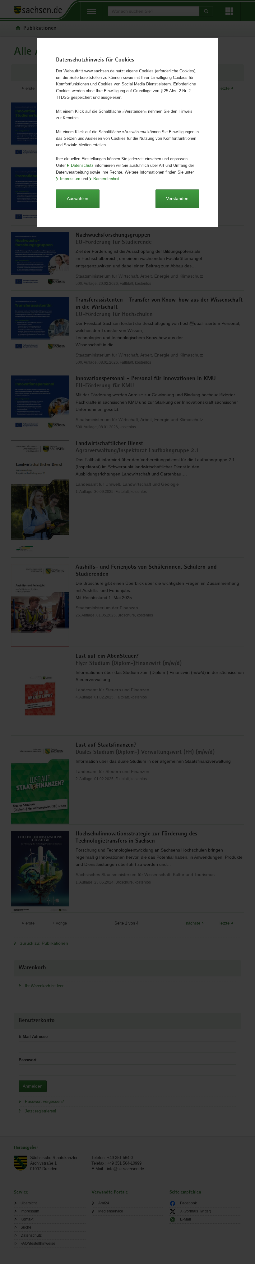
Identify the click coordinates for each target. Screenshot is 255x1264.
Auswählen (77, 198)
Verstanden (177, 198)
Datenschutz (82, 165)
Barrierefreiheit (106, 178)
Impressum (70, 178)
